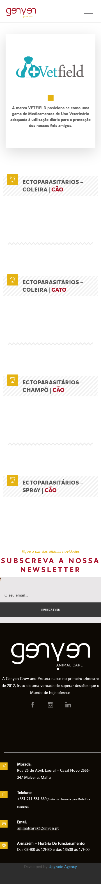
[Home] (21, 17)
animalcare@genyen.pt (38, 828)
